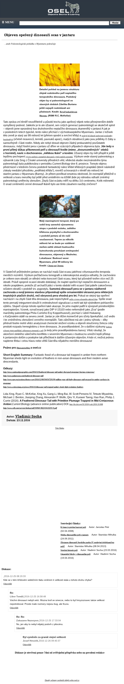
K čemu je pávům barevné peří (73, 527)
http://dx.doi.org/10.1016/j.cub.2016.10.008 (86, 404)
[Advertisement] (60, 455)
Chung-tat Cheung (55, 266)
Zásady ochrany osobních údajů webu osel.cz (62, 680)
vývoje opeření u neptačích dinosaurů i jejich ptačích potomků (49, 157)
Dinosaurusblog (23, 348)
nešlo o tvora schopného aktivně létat (83, 299)
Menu (7, 22)
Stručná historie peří (69, 550)
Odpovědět (7, 584)
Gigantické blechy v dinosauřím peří (75, 554)
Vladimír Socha (28, 416)
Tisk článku (59, 428)
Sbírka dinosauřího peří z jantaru (74, 535)
